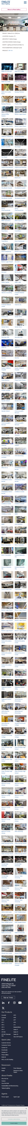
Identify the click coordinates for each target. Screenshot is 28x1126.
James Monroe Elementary (18, 700)
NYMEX (17, 445)
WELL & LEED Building (7, 1059)
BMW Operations (6, 220)
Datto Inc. (3, 347)
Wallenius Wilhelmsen (7, 136)
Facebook (8, 1003)
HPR (14, 1017)
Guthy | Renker (5, 282)
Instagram (14, 1003)
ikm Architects (18, 272)
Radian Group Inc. (6, 677)
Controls (3, 1017)
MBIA (16, 514)
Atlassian (17, 435)
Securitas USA (5, 337)
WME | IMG (18, 282)
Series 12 (15, 1032)
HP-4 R (10, 50)
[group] (14, 32)
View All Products (17, 1036)
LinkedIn (3, 1003)
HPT (14, 1020)
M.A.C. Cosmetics (6, 545)
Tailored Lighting (5, 1088)
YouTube (20, 1003)
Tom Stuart (18, 147)
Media (3, 1070)
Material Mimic (17, 1027)
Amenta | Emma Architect (5, 456)
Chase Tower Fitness (20, 380)
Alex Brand (17, 534)
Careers (3, 1081)
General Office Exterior (5, 115)
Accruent (17, 262)
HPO (14, 1015)
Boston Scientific (5, 147)
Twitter (3, 1008)
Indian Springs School (7, 843)
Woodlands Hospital (6, 188)
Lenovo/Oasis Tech (6, 579)
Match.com (4, 178)
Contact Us (4, 1047)
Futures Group (5, 435)
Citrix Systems (18, 524)
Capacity (3, 534)
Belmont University (6, 943)
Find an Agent (5, 1097)
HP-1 (2, 1022)
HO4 (2, 1020)
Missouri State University (18, 877)
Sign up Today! (8, 997)
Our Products (6, 1012)
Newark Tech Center (6, 953)
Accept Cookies (14, 1123)
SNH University (19, 831)
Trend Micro (18, 231)
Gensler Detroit (19, 390)
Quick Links (5, 1040)
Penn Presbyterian (19, 241)
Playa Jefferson (19, 677)
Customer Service (6, 1043)
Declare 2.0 (4, 1052)
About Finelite (6, 1076)
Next (26, 24)
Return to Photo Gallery (14, 9)
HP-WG (3, 1032)
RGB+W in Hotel (5, 81)
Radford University (6, 932)
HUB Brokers (18, 589)
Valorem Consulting (6, 292)
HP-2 (2, 1025)
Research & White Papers (18, 1071)
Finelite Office (18, 104)
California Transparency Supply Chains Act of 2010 (12, 1106)
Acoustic (3, 1015)
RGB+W (3, 1057)
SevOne (3, 358)
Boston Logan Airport (20, 114)
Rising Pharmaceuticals (5, 209)
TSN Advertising (19, 455)
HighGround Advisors (20, 157)
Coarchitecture (5, 380)
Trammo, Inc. (18, 304)
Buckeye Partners (19, 92)
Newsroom (5, 1065)
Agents (4, 1094)
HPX (14, 1022)
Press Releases (17, 1068)
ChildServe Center (19, 491)
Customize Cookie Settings (14, 1119)
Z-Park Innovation (19, 136)
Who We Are (4, 1078)
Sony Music (4, 231)
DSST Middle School (20, 912)
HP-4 (2, 1029)
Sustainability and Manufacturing (9, 1085)
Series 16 (15, 1034)
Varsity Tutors (18, 316)
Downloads (4, 1050)
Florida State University (4, 865)
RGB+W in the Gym (6, 71)
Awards (3, 1068)
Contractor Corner (6, 1045)
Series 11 (15, 1029)
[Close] (26, 1108)
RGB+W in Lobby (19, 71)
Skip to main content (5, 4)
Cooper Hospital (5, 390)
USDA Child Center (6, 912)
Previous (1, 24)
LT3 (14, 1025)
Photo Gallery (5, 1054)
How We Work (5, 1083)
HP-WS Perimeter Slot (6, 1035)
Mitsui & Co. (4, 467)
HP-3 (2, 1027)
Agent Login (16, 1097)
